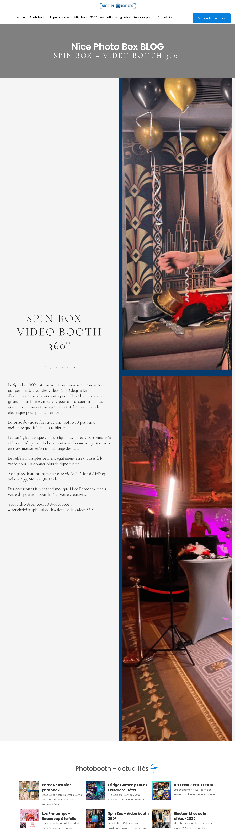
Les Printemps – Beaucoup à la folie (59, 816)
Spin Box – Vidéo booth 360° (128, 816)
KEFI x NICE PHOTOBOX (193, 784)
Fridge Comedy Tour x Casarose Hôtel (128, 787)
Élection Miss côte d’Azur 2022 (190, 816)
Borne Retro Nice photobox (57, 787)
